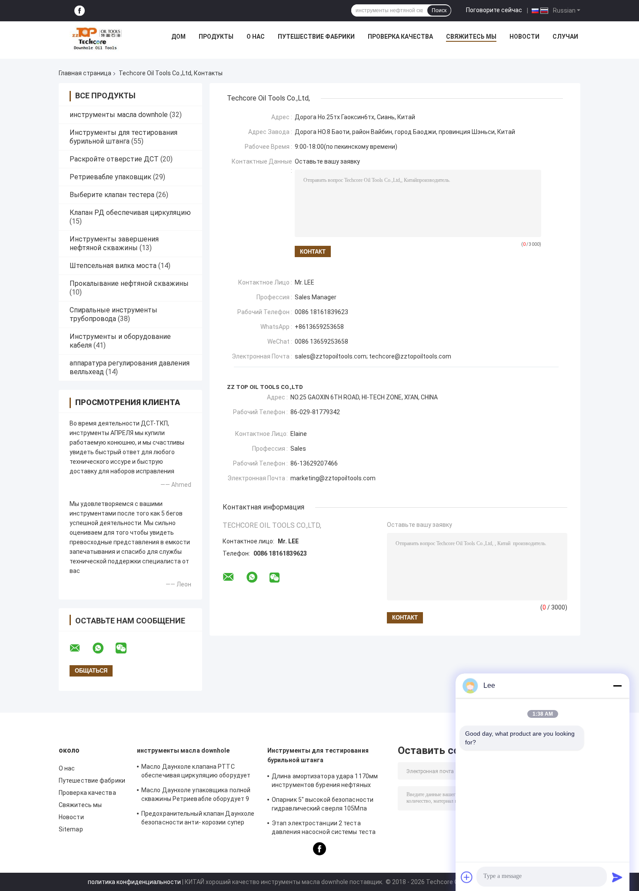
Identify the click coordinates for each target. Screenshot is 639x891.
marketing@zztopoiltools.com (333, 478)
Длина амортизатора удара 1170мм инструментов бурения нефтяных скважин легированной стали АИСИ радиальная (325, 782)
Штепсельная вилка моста (113, 265)
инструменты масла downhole (119, 115)
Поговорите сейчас (494, 10)
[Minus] (617, 685)
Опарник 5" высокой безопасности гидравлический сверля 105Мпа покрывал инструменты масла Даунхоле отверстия (322, 805)
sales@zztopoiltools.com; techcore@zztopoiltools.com (373, 356)
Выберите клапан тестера (112, 195)
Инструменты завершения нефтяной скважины (114, 243)
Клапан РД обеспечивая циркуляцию (130, 212)
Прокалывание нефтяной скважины (129, 283)
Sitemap (71, 829)
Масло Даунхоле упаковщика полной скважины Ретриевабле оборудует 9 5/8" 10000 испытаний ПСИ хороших (195, 796)
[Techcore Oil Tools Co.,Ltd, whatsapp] (103, 648)
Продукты (216, 36)
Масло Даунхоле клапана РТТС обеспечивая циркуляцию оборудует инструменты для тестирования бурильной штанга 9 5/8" (195, 772)
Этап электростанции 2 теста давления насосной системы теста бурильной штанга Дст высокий (324, 829)
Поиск (439, 10)
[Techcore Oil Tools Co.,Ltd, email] (80, 648)
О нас (255, 36)
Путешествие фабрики (316, 36)
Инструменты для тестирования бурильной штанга (123, 136)
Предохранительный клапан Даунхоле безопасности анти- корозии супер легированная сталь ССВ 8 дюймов (197, 819)
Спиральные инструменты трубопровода (113, 314)
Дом (178, 36)
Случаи (565, 36)
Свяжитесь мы (471, 36)
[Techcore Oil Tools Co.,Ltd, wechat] (126, 648)
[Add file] (467, 877)
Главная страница (85, 73)
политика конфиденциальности (134, 881)
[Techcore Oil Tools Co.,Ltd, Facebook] (79, 10)
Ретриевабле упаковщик (110, 177)
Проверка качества (400, 36)
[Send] (617, 877)
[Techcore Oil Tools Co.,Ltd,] (96, 39)
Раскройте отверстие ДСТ (114, 159)
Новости (524, 36)
